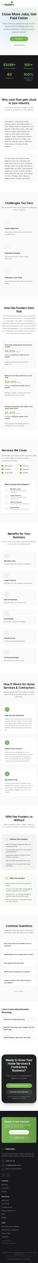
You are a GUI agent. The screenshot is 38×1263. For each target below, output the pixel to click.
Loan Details (5, 1204)
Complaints (5, 1237)
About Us (4, 1184)
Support (4, 1191)
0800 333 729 (19, 1137)
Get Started (19, 39)
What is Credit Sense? (9, 1210)
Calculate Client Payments (19, 1092)
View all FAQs (18, 991)
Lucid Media (26, 1259)
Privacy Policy (6, 1233)
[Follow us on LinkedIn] (3, 1175)
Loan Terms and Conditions (10, 1226)
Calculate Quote (19, 45)
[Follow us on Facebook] (8, 1175)
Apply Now (5, 1200)
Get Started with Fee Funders (19, 1085)
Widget (4, 1217)
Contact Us (5, 1188)
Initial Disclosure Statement (10, 1230)
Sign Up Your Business (19, 1132)
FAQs (3, 1214)
